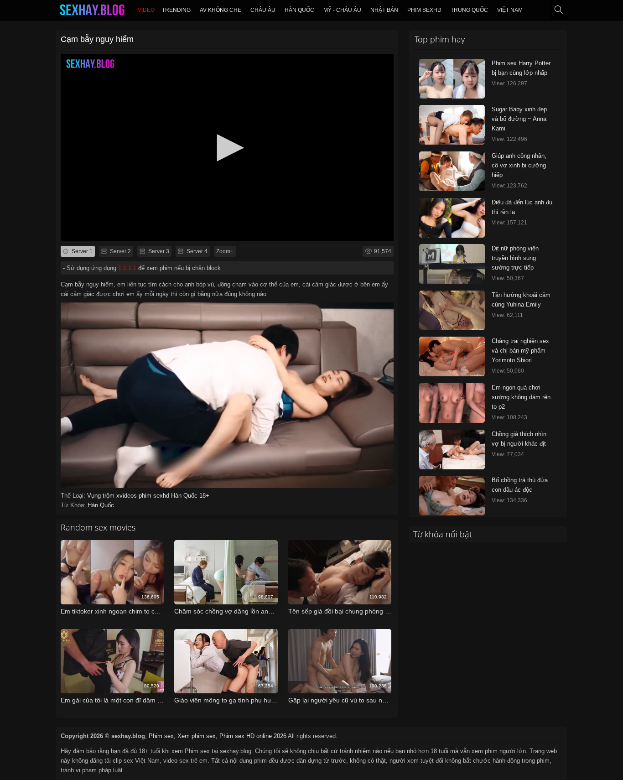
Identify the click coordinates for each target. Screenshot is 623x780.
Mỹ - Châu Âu (342, 10)
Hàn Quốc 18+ (190, 495)
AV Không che (220, 10)
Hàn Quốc (299, 10)
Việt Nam (510, 10)
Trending (176, 10)
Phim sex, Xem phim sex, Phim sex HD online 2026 (217, 736)
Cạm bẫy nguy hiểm (97, 39)
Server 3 (158, 251)
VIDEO (146, 10)
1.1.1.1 (127, 268)
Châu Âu (262, 10)
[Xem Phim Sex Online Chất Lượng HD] (92, 12)
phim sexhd (155, 495)
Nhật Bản (384, 10)
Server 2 (120, 251)
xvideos (127, 495)
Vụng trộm (101, 495)
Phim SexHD (424, 10)
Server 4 (196, 251)
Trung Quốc (469, 10)
